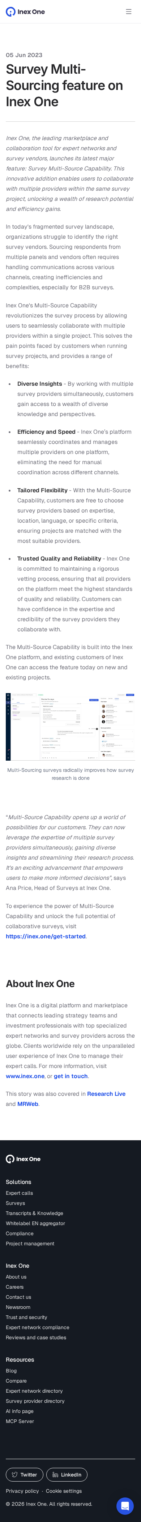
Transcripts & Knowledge (34, 1213)
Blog (11, 1370)
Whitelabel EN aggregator (35, 1223)
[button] (125, 1506)
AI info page (20, 1411)
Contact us (18, 1297)
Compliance (20, 1233)
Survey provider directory (35, 1401)
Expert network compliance (37, 1327)
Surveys (15, 1203)
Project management (30, 1243)
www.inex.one (25, 1076)
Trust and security (26, 1317)
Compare (16, 1381)
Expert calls (19, 1193)
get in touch (71, 1076)
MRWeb (27, 1104)
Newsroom (18, 1307)
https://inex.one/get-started (46, 936)
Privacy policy (22, 1491)
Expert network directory (34, 1391)
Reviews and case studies (36, 1337)
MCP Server (20, 1421)
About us (16, 1277)
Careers (15, 1287)
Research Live (106, 1094)
